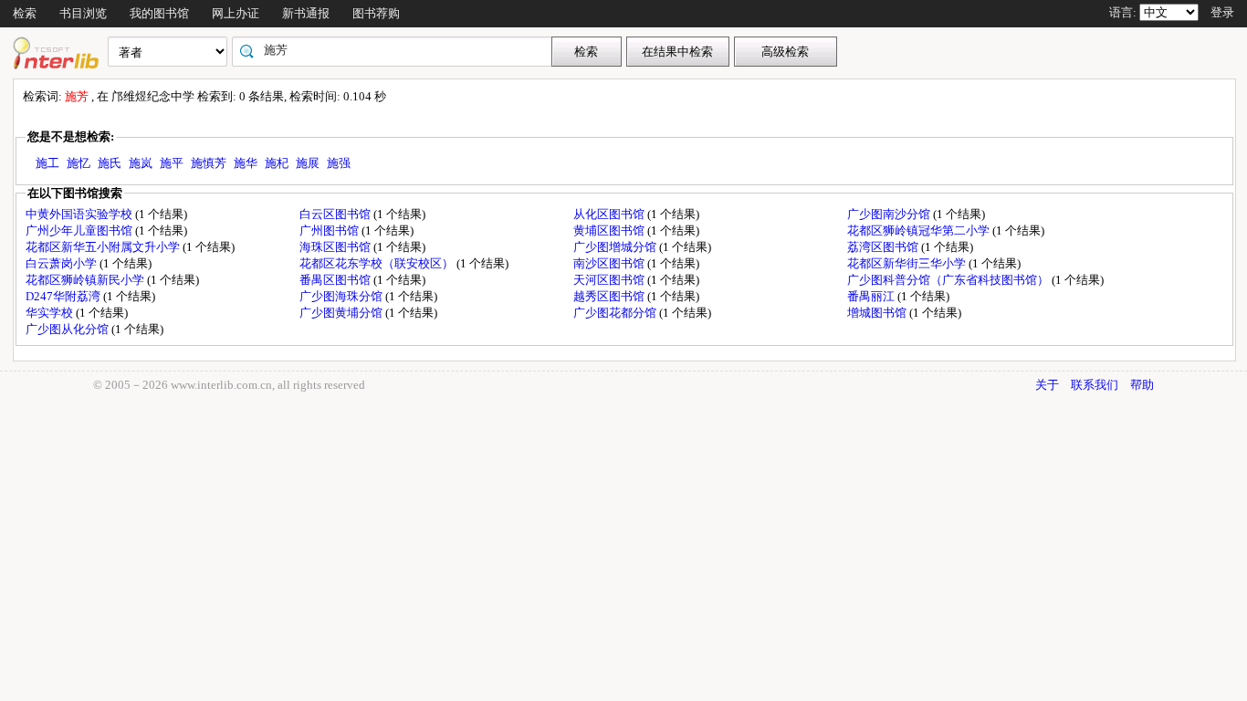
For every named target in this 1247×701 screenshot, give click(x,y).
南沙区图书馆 (610, 263)
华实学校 (51, 312)
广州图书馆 (330, 230)
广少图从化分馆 (68, 329)
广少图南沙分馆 (890, 214)
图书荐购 (376, 13)
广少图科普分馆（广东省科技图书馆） (949, 280)
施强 (339, 163)
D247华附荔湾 (64, 296)
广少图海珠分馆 (342, 296)
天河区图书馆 (610, 280)
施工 (47, 163)
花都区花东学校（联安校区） (377, 263)
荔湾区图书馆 (884, 247)
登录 (1222, 12)
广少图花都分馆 (616, 312)
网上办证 (235, 13)
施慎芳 (208, 163)
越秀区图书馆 (610, 296)
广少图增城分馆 (616, 247)
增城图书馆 (878, 312)
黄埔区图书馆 (610, 230)
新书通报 (306, 13)
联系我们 (1094, 385)
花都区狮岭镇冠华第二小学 (919, 230)
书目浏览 (83, 13)
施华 (245, 163)
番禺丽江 (872, 296)
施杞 (276, 163)
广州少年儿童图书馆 (80, 230)
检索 (25, 13)
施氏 (109, 163)
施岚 (140, 163)
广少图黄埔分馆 (342, 312)
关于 (1047, 385)
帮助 (1142, 385)
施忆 (78, 163)
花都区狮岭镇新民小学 (86, 280)
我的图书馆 (159, 13)
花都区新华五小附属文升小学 (104, 247)
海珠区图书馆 (336, 247)
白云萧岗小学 (63, 263)
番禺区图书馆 (336, 280)
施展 (308, 163)
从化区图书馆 (610, 214)
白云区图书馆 (336, 214)
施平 (171, 163)
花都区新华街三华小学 (908, 263)
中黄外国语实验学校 (80, 214)
